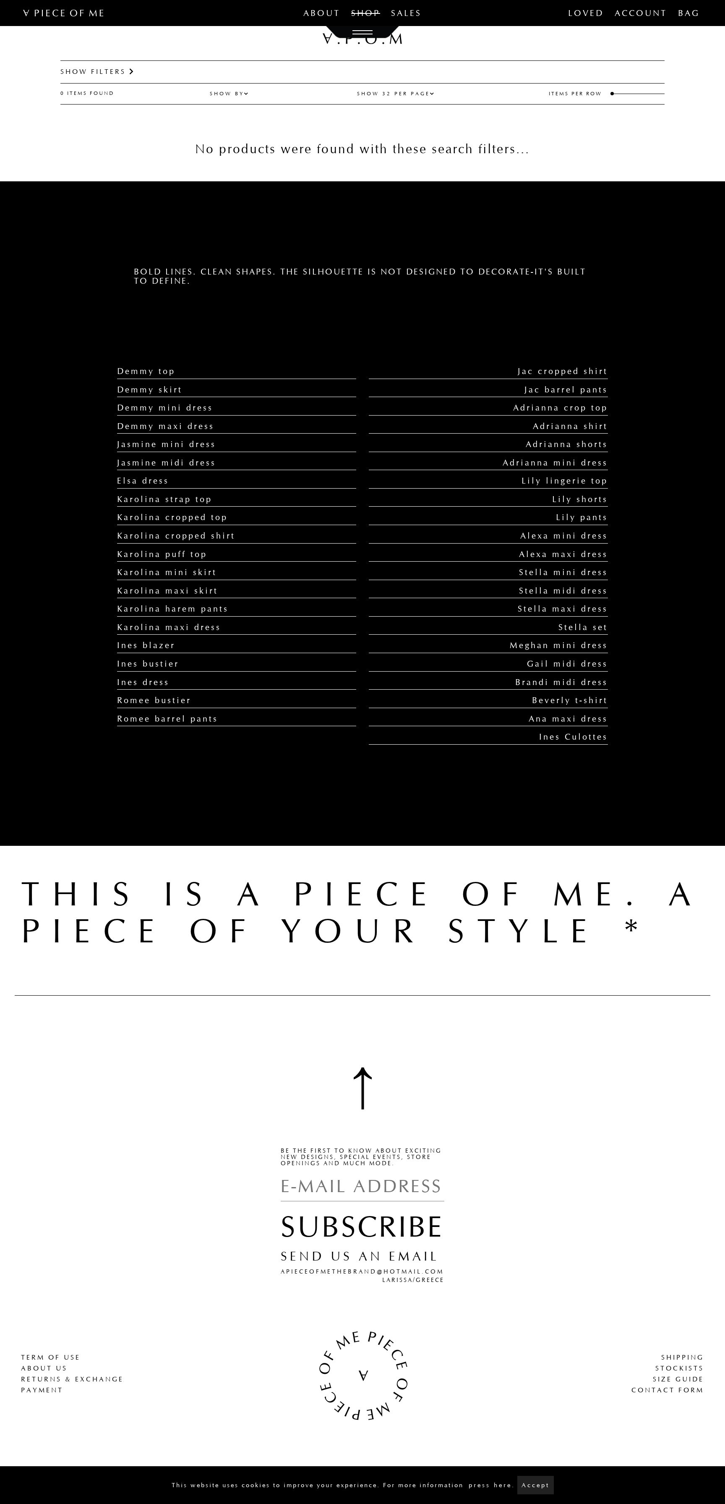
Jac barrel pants (566, 390)
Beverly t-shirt (570, 700)
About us (44, 1368)
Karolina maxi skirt (167, 591)
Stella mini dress (563, 572)
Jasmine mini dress (166, 444)
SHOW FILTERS (94, 72)
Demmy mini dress (165, 408)
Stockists (679, 1368)
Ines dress (143, 682)
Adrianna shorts (567, 444)
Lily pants (582, 517)
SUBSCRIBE (362, 1226)
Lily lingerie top (565, 481)
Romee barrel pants (167, 719)
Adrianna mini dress (555, 463)
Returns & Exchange (72, 1379)
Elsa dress (143, 481)
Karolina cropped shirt (176, 536)
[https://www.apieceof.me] (362, 1374)
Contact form (667, 1390)
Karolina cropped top (172, 517)
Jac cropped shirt (563, 371)
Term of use (51, 1357)
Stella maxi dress (563, 609)
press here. (492, 1485)
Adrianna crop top (560, 408)
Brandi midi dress (561, 682)
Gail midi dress (567, 664)
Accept (536, 1485)
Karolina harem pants (173, 609)
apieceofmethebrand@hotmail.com (362, 1271)
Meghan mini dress (559, 645)
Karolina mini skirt (167, 572)
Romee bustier (154, 700)
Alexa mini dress (564, 536)
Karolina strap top (164, 499)
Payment (42, 1390)
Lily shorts (580, 499)
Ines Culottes (573, 737)
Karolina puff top (162, 554)
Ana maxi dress (568, 719)
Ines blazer (146, 645)
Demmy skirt (150, 390)
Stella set (583, 627)
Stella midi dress (563, 591)
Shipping (682, 1357)
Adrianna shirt (570, 426)
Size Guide (678, 1379)
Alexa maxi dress (563, 554)
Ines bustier (148, 664)
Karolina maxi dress (169, 627)
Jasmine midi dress (166, 463)
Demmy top (146, 371)
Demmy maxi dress (165, 426)
